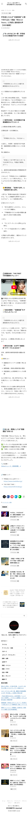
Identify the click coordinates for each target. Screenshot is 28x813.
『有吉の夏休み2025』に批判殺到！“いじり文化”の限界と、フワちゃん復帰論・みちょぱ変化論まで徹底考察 (14, 698)
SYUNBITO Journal (14, 4)
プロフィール (10, 801)
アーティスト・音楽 (7, 502)
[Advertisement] (14, 55)
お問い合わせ (17, 802)
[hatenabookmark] (16, 496)
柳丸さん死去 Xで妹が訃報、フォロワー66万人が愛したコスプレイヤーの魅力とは (13, 687)
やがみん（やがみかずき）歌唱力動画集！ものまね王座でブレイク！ (17, 515)
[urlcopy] (23, 496)
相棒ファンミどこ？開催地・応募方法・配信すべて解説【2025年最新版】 (13, 708)
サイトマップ (17, 801)
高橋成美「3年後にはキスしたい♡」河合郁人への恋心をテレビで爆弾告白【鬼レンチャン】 (14, 703)
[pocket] (12, 496)
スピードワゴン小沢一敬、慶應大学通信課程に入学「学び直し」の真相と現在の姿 (13, 692)
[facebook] (8, 496)
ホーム (3, 801)
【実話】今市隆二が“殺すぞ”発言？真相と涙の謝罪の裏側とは (17, 561)
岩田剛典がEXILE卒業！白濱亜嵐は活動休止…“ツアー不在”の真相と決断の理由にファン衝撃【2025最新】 (17, 545)
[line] (19, 496)
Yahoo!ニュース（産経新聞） (10, 466)
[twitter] (4, 496)
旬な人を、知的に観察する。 (14, 805)
